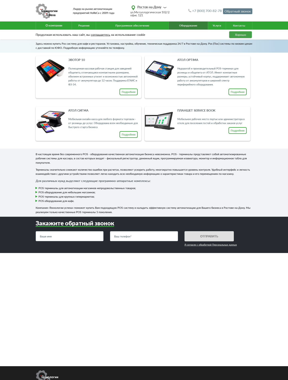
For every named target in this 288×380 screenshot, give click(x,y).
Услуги (217, 25)
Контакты (239, 25)
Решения (84, 25)
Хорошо (240, 34)
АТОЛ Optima (187, 60)
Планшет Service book (196, 110)
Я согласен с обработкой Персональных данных (210, 244)
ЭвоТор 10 (76, 60)
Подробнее (129, 91)
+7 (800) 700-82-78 (207, 11)
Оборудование (188, 25)
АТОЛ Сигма (78, 110)
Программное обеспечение (132, 25)
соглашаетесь (100, 34)
